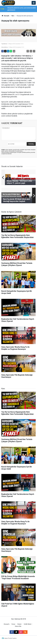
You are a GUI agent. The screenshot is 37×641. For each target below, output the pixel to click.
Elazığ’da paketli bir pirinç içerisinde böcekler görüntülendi (21, 9)
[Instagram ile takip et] (20, 632)
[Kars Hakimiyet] (8, 3)
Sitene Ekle (18, 626)
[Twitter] (5, 51)
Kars (13, 15)
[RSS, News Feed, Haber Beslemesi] (25, 632)
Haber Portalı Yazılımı (10, 638)
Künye (13, 624)
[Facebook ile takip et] (12, 632)
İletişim (19, 624)
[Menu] (33, 3)
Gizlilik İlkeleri (27, 624)
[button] (28, 51)
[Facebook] (2, 51)
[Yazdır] (14, 51)
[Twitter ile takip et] (16, 632)
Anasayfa (6, 15)
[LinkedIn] (8, 51)
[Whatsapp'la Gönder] (11, 51)
